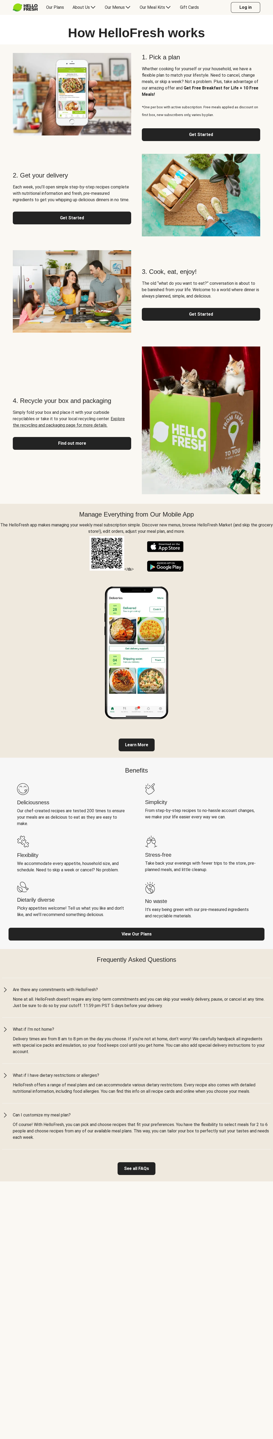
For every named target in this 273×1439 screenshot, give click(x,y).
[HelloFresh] (25, 7)
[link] (137, 745)
